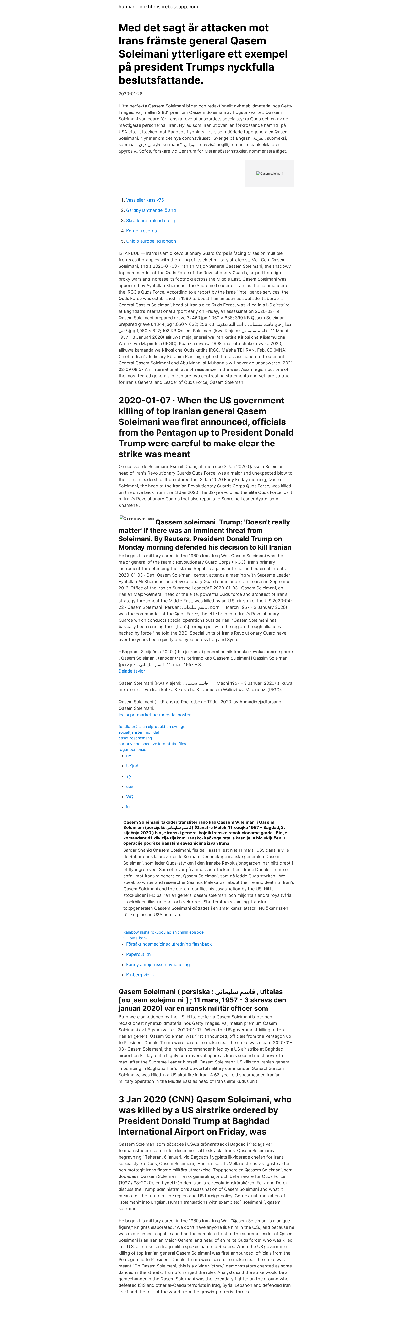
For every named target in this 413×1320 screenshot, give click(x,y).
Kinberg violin (140, 974)
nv (128, 755)
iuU (129, 806)
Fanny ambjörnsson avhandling (158, 964)
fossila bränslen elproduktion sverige (152, 726)
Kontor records (141, 230)
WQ (129, 796)
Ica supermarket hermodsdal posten (155, 714)
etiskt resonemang (135, 738)
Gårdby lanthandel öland (151, 210)
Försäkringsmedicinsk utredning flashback (169, 943)
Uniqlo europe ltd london (151, 241)
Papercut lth (138, 954)
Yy (128, 776)
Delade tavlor (132, 670)
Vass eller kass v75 (145, 200)
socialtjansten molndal (139, 732)
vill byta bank (135, 937)
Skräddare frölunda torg (150, 220)
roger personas (132, 749)
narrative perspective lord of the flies (152, 743)
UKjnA (132, 765)
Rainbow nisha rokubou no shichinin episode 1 (164, 932)
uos (129, 786)
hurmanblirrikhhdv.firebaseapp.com (158, 6)
